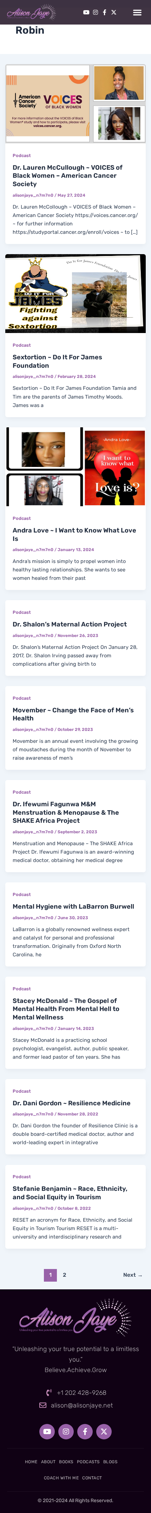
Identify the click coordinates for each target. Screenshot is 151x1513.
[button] (137, 12)
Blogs (110, 1461)
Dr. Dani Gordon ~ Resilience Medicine (72, 1103)
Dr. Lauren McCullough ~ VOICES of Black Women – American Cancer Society (68, 176)
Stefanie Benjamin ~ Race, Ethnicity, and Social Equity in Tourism (70, 1193)
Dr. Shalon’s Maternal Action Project (70, 624)
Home (31, 1461)
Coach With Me (61, 1477)
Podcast (22, 155)
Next (133, 1274)
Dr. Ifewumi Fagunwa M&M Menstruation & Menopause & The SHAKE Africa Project (66, 812)
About (48, 1461)
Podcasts (88, 1461)
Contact (92, 1477)
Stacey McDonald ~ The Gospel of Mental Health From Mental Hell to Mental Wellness (66, 1009)
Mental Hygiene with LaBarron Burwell (73, 906)
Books (66, 1461)
